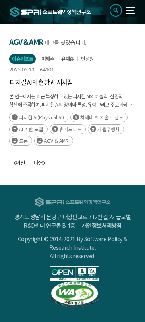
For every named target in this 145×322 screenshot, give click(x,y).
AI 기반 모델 (31, 128)
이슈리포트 (22, 59)
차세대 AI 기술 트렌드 (101, 117)
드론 (23, 140)
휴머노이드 (70, 128)
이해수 (47, 59)
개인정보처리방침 (101, 225)
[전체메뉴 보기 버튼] (131, 10)
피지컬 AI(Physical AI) (41, 117)
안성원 (87, 59)
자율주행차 (108, 128)
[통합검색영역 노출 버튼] (116, 10)
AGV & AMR (56, 140)
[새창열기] (74, 273)
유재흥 (67, 59)
